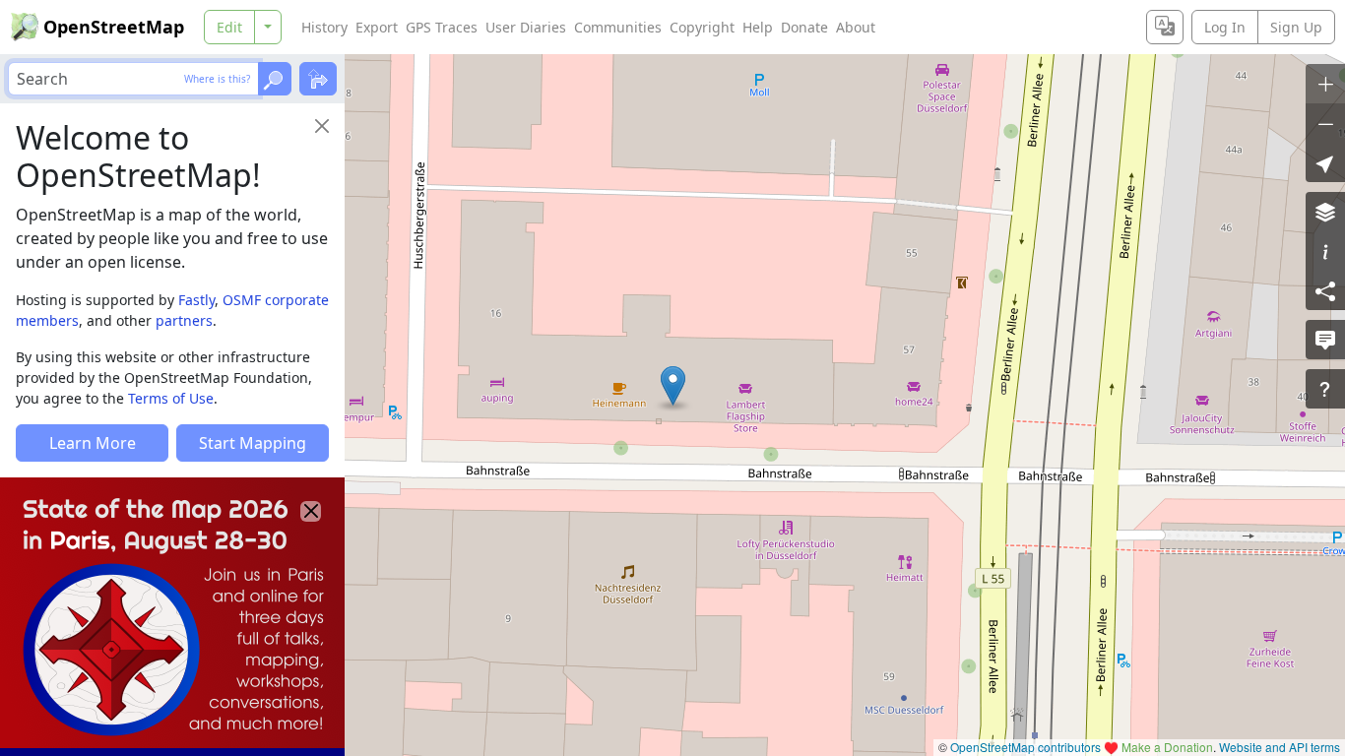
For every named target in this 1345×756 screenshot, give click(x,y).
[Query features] (1325, 389)
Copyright (702, 27)
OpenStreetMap (113, 26)
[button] (673, 386)
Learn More (92, 443)
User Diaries (525, 27)
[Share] (1325, 290)
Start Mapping (252, 443)
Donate (804, 27)
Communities (618, 27)
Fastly (196, 299)
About (855, 27)
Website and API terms (1279, 746)
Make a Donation (1167, 746)
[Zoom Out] (1325, 123)
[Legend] (1325, 251)
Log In (1225, 27)
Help (757, 27)
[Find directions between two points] (318, 78)
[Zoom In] (1325, 83)
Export (376, 27)
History (324, 27)
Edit (229, 27)
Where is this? (217, 79)
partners (184, 320)
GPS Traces (442, 27)
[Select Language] (1165, 27)
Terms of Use (171, 398)
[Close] (322, 126)
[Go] (274, 78)
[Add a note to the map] (1325, 339)
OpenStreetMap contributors (1025, 746)
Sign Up (1296, 27)
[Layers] (1325, 211)
